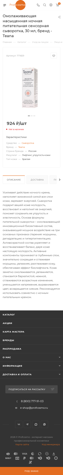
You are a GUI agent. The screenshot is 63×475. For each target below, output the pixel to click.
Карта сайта (22, 444)
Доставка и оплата (17, 374)
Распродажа (12, 348)
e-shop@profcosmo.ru (34, 407)
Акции (7, 323)
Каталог (9, 314)
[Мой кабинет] (50, 5)
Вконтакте (18, 424)
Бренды (8, 340)
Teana (21, 147)
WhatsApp (44, 424)
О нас (7, 357)
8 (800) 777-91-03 (32, 401)
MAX (35, 424)
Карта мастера (13, 331)
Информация (12, 365)
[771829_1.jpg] (31, 88)
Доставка (37, 179)
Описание (14, 179)
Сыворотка (28, 143)
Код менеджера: (51, 444)
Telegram (27, 424)
